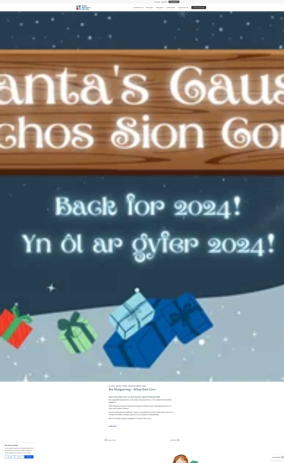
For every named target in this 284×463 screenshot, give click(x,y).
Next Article (173, 440)
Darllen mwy (112, 426)
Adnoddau (127, 7)
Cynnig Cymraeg (177, 7)
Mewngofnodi (174, 2)
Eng (163, 1)
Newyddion (138, 7)
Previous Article (111, 440)
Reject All (19, 457)
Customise (9, 457)
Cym (166, 1)
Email (105, 461)
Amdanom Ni (116, 7)
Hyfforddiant (149, 7)
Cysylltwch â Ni (161, 7)
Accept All (29, 457)
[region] (19, 451)
